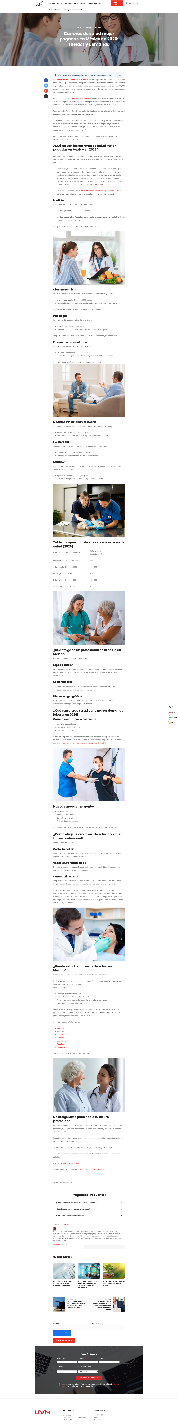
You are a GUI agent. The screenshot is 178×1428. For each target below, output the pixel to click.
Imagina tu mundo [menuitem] (55, 3)
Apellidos (82, 1359)
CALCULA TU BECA (116, 3)
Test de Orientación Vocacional (74, 1417)
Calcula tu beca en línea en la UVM (67, 1163)
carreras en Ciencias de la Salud (72, 79)
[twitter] (46, 85)
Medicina (60, 1028)
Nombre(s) (62, 1359)
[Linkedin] (133, 3)
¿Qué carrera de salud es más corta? (70, 1215)
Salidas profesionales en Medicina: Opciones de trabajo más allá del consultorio (87, 1284)
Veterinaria (61, 1041)
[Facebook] (126, 3)
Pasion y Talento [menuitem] (55, 10)
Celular (60, 1367)
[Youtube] (130, 3)
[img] (117, 75)
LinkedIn (64, 1244)
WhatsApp (97, 1419)
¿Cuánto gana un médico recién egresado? (73, 1209)
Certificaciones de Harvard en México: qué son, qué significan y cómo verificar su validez (102, 1305)
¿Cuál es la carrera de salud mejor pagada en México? (77, 1203)
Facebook (57, 1244)
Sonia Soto (65, 1225)
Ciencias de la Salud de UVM (92, 1169)
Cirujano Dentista (64, 1047)
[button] (56, 75)
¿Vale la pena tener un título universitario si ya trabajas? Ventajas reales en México (76, 1304)
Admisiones (67, 1415)
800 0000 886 (99, 1415)
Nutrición (60, 1038)
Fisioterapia (62, 1034)
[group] (89, 75)
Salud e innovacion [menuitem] (94, 3)
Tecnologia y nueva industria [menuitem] (74, 3)
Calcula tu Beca (68, 1419)
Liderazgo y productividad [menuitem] (72, 10)
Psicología (61, 1044)
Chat (95, 1417)
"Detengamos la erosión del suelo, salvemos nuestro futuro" (114, 1283)
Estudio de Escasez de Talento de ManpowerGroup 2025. (84, 743)
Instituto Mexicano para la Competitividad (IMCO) (100, 191)
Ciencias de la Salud (80, 98)
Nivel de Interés (85, 1367)
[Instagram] (137, 3)
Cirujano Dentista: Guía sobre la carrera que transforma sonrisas (62, 1283)
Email (102, 1359)
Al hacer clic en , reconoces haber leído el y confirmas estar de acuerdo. (89, 1385)
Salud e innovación (84, 27)
